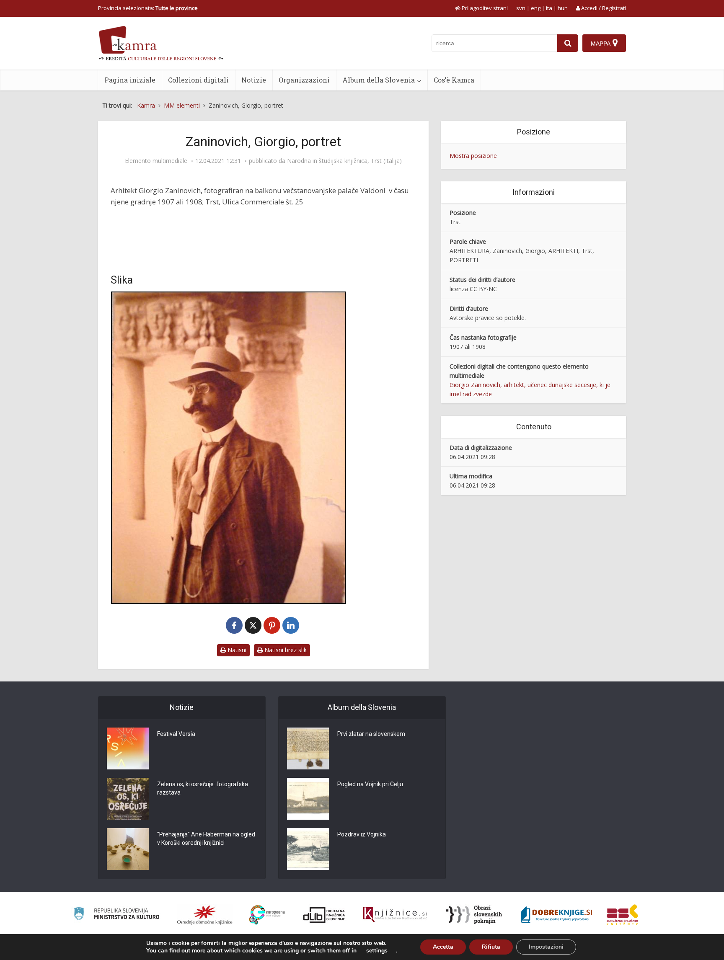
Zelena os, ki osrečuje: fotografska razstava (202, 788)
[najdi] (567, 43)
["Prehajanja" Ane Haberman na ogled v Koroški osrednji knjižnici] (128, 849)
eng (535, 8)
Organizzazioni (304, 79)
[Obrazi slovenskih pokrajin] (474, 914)
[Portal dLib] (324, 914)
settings (377, 951)
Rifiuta (491, 947)
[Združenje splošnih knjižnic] (622, 914)
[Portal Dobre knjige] (556, 914)
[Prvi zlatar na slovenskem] (308, 748)
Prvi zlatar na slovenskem (371, 733)
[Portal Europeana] (267, 915)
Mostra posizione (473, 156)
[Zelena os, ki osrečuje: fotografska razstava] (128, 799)
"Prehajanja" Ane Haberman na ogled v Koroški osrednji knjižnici (206, 838)
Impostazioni (546, 947)
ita (549, 8)
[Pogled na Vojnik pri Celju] (308, 799)
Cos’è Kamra (454, 79)
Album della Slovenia (378, 79)
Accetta (443, 947)
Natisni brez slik (285, 650)
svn (520, 8)
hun (563, 8)
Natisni (236, 650)
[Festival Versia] (128, 748)
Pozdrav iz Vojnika (361, 834)
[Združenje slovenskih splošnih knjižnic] (394, 914)
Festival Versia (176, 733)
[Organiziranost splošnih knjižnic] (205, 914)
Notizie (253, 79)
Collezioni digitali (198, 79)
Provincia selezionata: (148, 8)
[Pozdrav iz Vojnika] (308, 849)
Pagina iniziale (129, 79)
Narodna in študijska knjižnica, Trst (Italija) (344, 161)
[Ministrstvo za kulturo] (116, 915)
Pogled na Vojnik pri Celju (370, 784)
